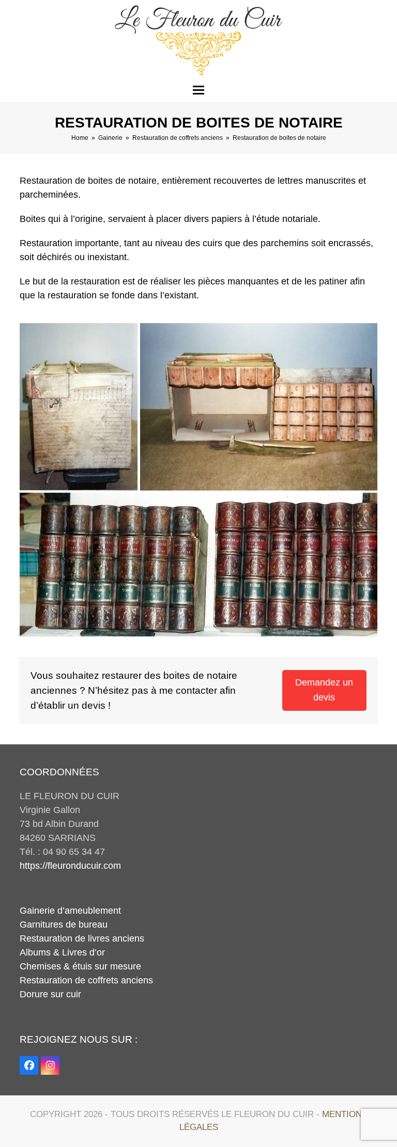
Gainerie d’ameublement (70, 910)
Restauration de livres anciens (82, 938)
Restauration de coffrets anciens (86, 980)
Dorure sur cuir (50, 994)
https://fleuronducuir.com (70, 866)
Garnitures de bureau (64, 924)
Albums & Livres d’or (62, 952)
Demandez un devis (324, 690)
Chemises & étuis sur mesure (80, 966)
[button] (198, 90)
